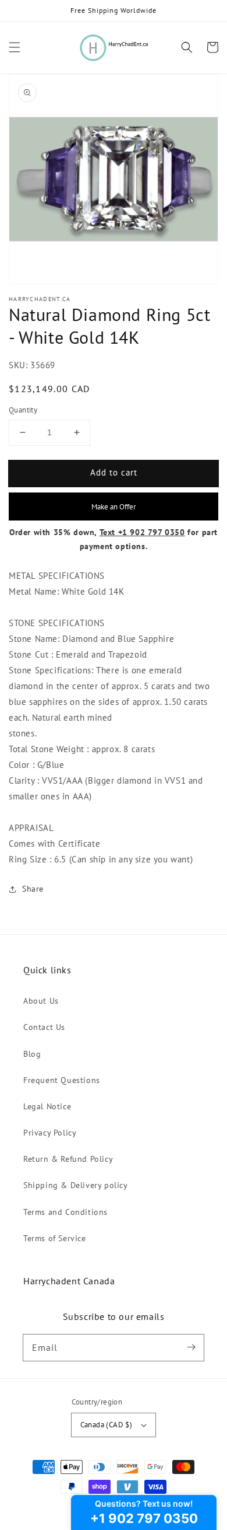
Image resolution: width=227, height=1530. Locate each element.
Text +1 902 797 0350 (142, 532)
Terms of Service (54, 1238)
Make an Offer (113, 506)
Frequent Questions (61, 1080)
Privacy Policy (49, 1132)
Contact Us (44, 1027)
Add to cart (113, 472)
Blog (32, 1054)
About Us (41, 1000)
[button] (14, 47)
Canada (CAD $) (106, 1425)
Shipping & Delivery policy (75, 1185)
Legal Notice (47, 1106)
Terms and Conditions (65, 1212)
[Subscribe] (191, 1347)
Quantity (23, 410)
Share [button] (33, 888)
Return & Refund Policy (68, 1159)
